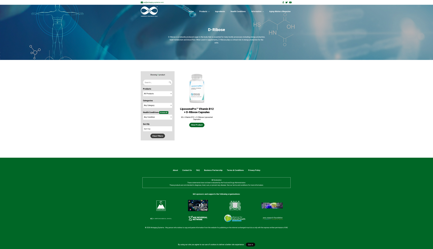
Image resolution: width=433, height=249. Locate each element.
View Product (197, 125)
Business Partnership (213, 170)
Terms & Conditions (235, 170)
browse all (163, 112)
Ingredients (220, 11)
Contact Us (187, 170)
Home (191, 11)
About (175, 170)
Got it (250, 244)
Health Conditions (238, 11)
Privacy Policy (254, 170)
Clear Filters (157, 136)
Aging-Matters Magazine (280, 11)
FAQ (198, 170)
